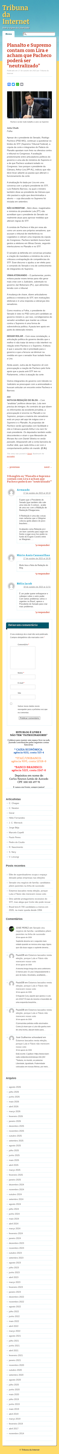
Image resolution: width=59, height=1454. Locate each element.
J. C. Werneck (15, 822)
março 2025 (14, 1170)
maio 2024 (14, 1218)
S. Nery (12, 852)
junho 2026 (14, 1096)
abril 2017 (13, 1428)
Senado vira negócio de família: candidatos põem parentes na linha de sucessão (33, 931)
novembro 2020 (16, 1365)
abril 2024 (13, 1223)
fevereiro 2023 (16, 1287)
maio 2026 (14, 1101)
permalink (11, 456)
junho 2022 (14, 1316)
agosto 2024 (15, 1204)
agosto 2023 (15, 1262)
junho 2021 (14, 1345)
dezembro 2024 (16, 1184)
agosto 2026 (15, 1087)
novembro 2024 (16, 1189)
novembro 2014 (16, 1433)
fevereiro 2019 (16, 1423)
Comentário (23, 645)
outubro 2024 (15, 1194)
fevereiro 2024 (16, 1233)
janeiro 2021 (15, 1360)
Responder (43, 545)
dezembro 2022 (16, 1297)
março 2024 (14, 1228)
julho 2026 (14, 1092)
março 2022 (14, 1331)
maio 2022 (14, 1321)
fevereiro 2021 (16, 1355)
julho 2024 (14, 1209)
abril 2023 (13, 1277)
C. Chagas (14, 803)
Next (48, 467)
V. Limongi (14, 857)
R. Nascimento (16, 847)
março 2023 (14, 1282)
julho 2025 (14, 1150)
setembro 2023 (16, 1258)
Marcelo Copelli (16, 832)
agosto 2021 (15, 1336)
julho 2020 (14, 1384)
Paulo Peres (15, 837)
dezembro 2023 (16, 1243)
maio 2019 (14, 1409)
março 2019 (14, 1419)
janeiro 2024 (15, 1238)
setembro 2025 (16, 1140)
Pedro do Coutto (17, 842)
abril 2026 (13, 1106)
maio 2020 (14, 1394)
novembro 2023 (16, 1248)
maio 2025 (14, 1160)
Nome (21, 673)
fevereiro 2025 (16, 1175)
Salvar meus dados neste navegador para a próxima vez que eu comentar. (33, 709)
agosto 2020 (15, 1380)
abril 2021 (13, 1350)
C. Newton (14, 808)
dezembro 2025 (16, 1126)
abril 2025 (13, 1165)
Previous (13, 467)
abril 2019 (13, 1414)
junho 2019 (14, 1404)
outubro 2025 (15, 1136)
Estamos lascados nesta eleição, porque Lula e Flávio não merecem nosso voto (34, 958)
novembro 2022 (16, 1301)
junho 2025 (14, 1155)
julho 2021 (14, 1340)
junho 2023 (14, 1272)
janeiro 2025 (15, 1179)
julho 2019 (14, 1399)
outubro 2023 (15, 1253)
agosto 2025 (15, 1145)
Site (19, 693)
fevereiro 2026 (16, 1116)
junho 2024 (14, 1214)
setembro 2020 (16, 1375)
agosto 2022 (15, 1306)
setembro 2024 (16, 1199)
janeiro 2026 (15, 1121)
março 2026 (14, 1111)
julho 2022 (14, 1311)
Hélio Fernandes (17, 818)
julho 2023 (14, 1267)
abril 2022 (13, 1326)
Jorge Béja (14, 827)
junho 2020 (14, 1389)
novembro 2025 (16, 1131)
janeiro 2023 (15, 1292)
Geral (29, 454)
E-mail (21, 683)
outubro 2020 (15, 1370)
